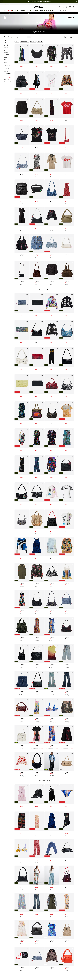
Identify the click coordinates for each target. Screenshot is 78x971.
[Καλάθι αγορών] (73, 7)
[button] (59, 37)
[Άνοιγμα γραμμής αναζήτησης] (73, 10)
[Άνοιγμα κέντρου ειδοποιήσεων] (66, 7)
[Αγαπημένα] (70, 7)
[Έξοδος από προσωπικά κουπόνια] (59, 7)
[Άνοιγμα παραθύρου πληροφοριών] (76, 1)
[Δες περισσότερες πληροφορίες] (22, 69)
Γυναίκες (6, 6)
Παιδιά (16, 6)
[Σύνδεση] (63, 7)
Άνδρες (11, 6)
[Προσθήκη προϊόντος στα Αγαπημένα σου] (27, 46)
